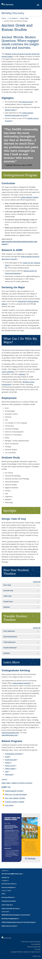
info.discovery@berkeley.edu (12, 874)
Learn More (9, 805)
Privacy (37, 949)
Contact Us (5, 877)
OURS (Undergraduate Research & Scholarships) (19, 922)
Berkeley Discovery (13, 13)
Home (4, 18)
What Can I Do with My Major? (16, 794)
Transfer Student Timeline (14, 802)
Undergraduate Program (14, 791)
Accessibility (35, 944)
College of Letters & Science (21, 783)
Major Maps (24, 18)
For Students (13, 18)
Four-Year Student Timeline (15, 798)
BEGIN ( (16, 915)
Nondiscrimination (33, 947)
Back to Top (36, 956)
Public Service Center (10, 926)
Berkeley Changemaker (10, 918)
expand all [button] (36, 581)
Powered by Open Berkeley (30, 942)
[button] (7, 585)
